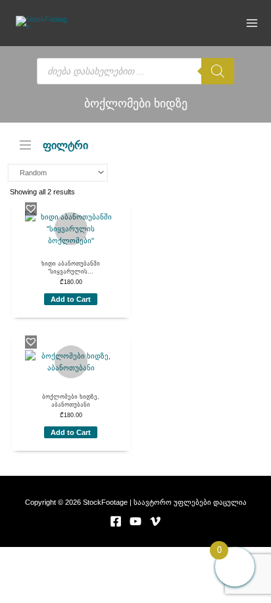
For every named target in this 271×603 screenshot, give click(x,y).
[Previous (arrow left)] (26, 570)
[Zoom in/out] (26, 555)
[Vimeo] (155, 521)
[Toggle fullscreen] (81, 555)
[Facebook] (116, 521)
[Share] (135, 555)
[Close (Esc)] (190, 555)
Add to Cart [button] (71, 299)
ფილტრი (65, 145)
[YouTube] (135, 521)
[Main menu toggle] (252, 22)
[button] (31, 208)
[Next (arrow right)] (81, 570)
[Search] (217, 71)
